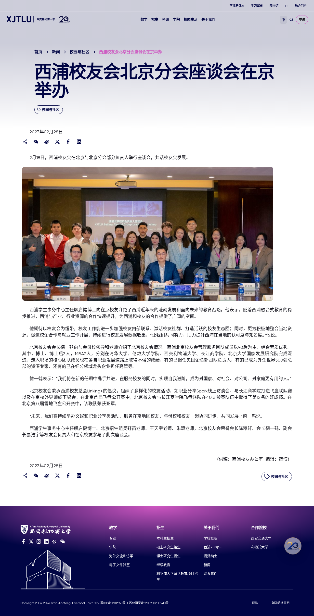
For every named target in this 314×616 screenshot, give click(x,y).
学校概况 (210, 538)
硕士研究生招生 (169, 547)
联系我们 (210, 574)
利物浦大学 (259, 547)
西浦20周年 (213, 547)
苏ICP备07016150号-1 (114, 603)
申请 (302, 19)
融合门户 (301, 6)
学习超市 (257, 6)
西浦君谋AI (237, 6)
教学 (144, 19)
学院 (176, 19)
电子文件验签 (119, 565)
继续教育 (163, 565)
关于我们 (208, 19)
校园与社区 (79, 52)
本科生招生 (165, 538)
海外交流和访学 (121, 556)
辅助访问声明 (280, 603)
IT (286, 6)
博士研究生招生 (169, 556)
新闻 (56, 52)
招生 (154, 19)
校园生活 (190, 19)
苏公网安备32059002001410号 (149, 603)
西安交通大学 (261, 538)
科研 (165, 19)
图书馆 (274, 6)
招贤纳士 (210, 556)
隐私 (255, 603)
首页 (38, 52)
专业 (112, 538)
